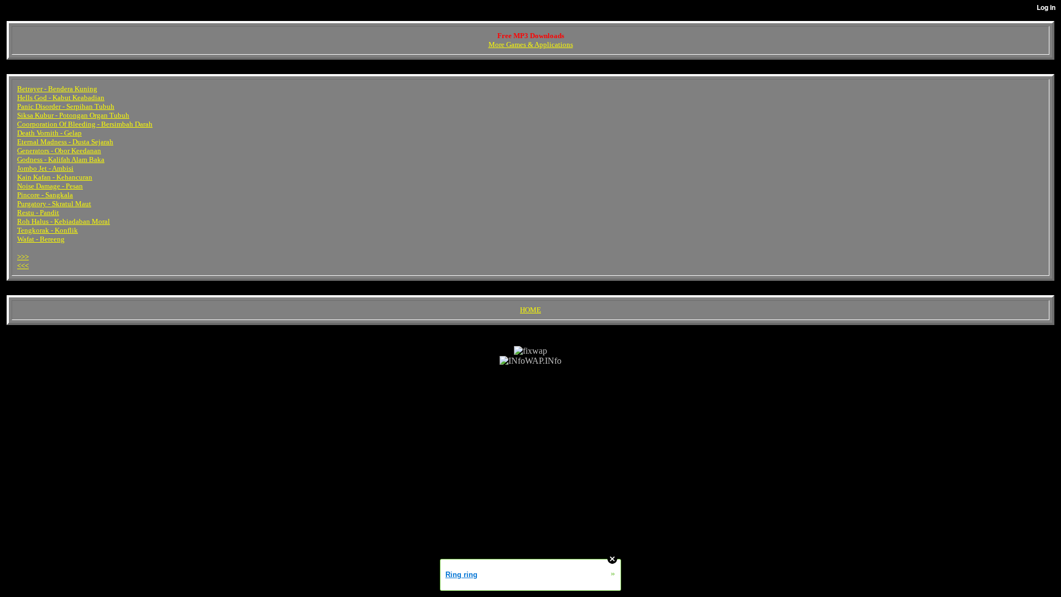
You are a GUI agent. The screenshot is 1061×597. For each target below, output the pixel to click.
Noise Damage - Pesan (50, 186)
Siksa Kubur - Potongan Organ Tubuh (73, 115)
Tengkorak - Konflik (47, 230)
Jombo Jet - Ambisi (45, 168)
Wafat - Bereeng (41, 239)
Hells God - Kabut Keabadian (60, 97)
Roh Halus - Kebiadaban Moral (63, 221)
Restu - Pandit (38, 212)
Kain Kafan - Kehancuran (54, 177)
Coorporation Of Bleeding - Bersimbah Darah (85, 124)
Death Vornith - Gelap (49, 133)
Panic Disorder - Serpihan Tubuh (65, 106)
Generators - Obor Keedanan (59, 150)
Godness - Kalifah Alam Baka (60, 159)
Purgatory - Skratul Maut (54, 204)
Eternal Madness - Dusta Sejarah (65, 142)
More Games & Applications (531, 44)
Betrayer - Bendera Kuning (57, 89)
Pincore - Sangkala (45, 195)
